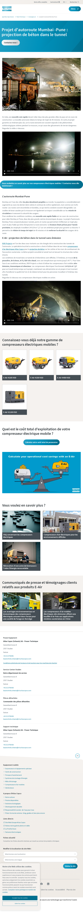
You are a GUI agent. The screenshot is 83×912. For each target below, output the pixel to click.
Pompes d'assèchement (13, 775)
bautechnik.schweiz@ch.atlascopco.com (17, 659)
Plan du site (71, 889)
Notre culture (10, 797)
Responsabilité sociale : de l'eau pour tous (19, 810)
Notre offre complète (40, 2)
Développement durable (13, 807)
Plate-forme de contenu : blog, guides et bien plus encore (25, 813)
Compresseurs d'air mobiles (14, 785)
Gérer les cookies (47, 889)
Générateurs (9, 788)
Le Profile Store (10, 829)
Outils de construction (13, 772)
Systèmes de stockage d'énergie (16, 778)
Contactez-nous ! (10, 42)
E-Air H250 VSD (36, 377)
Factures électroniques (13, 832)
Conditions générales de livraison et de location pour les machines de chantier (30, 663)
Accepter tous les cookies (20, 898)
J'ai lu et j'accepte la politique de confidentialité (33, 128)
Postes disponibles (11, 800)
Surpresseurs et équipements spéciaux (18, 769)
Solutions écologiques (13, 804)
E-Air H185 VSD (9, 377)
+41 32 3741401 (8, 656)
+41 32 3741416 (8, 688)
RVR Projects (7, 243)
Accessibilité (60, 889)
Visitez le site (70, 866)
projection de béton (37, 249)
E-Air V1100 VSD (10, 412)
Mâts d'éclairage (11, 781)
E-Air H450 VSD (63, 377)
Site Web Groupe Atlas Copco (15, 822)
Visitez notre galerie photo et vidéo (17, 826)
